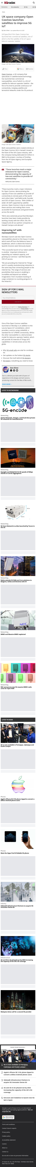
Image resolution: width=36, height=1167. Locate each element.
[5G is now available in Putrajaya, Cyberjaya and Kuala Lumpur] (18, 1059)
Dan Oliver (6, 30)
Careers (4, 1144)
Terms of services (22, 307)
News (3, 12)
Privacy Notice (24, 308)
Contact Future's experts (9, 1128)
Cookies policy (6, 1136)
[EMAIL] (17, 370)
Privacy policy (6, 1132)
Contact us (5, 1151)
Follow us (21, 69)
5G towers (6, 361)
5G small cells (12, 350)
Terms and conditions (8, 1124)
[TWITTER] (11, 370)
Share (6, 69)
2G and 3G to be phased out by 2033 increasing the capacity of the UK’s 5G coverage (18, 1090)
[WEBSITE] (14, 370)
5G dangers (26, 358)
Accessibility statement (9, 1140)
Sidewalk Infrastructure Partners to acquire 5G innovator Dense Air (17, 1081)
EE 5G (25, 7)
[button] (2, 2)
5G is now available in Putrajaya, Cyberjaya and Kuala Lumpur (16, 1066)
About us (4, 1148)
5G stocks (26, 355)
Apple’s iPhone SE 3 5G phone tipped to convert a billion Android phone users (19, 1073)
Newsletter (30, 69)
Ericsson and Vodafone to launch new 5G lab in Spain (19, 1099)
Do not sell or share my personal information (15, 1155)
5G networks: (15, 7)
